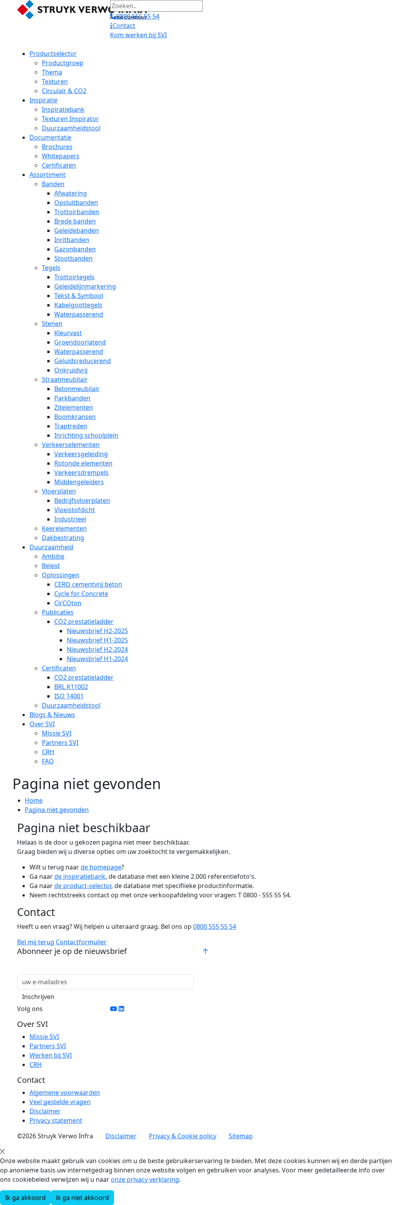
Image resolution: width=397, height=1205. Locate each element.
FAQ (48, 761)
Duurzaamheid (51, 547)
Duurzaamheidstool (71, 128)
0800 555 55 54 (214, 926)
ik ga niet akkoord (82, 1197)
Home (34, 800)
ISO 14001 (69, 696)
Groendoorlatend (80, 342)
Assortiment (47, 174)
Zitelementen (73, 407)
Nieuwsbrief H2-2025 (97, 631)
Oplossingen (60, 575)
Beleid (51, 565)
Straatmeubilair (65, 379)
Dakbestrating (63, 537)
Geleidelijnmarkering (85, 286)
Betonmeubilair (77, 388)
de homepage (101, 867)
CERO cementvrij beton (88, 584)
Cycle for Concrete (81, 593)
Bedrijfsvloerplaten (82, 500)
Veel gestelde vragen (60, 1102)
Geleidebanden (76, 230)
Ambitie (53, 556)
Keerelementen (64, 528)
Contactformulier (81, 942)
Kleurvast (68, 333)
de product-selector (82, 885)
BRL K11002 (71, 686)
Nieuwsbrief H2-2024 (97, 649)
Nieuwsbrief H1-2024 (97, 658)
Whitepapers (60, 156)
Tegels (51, 267)
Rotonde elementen (83, 463)
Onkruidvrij (71, 370)
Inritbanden (71, 239)
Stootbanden (73, 258)
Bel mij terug (35, 942)
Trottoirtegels (74, 277)
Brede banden (75, 221)
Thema (52, 72)
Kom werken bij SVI (138, 35)
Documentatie (50, 137)
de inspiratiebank (79, 876)
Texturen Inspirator (70, 118)
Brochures (57, 146)
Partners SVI (60, 742)
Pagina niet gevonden (57, 809)
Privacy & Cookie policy (182, 1136)
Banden (53, 184)
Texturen (55, 81)
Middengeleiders (79, 482)
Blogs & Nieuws (52, 714)
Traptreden (70, 426)
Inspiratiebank (63, 109)
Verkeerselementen (71, 444)
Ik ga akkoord (25, 1197)
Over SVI (42, 724)
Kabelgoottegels (78, 305)
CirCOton (67, 603)
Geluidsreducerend (82, 361)
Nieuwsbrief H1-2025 (97, 640)
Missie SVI (56, 733)
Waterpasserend (78, 314)
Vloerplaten (59, 491)
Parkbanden (72, 398)
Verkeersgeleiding (81, 454)
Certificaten (59, 165)
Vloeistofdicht (74, 510)
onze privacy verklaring (145, 1179)
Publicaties (58, 612)
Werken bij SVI (50, 1055)
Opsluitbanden (76, 202)
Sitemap (241, 1136)
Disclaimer (44, 1111)
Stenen (52, 323)
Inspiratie (43, 100)
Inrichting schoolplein (86, 435)
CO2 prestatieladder (84, 621)
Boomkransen (75, 416)
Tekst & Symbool (78, 295)
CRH (48, 752)
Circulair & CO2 (64, 91)
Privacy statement (55, 1120)
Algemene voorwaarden (64, 1092)
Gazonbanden (75, 249)
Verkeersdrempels (81, 472)
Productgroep (62, 63)
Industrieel (70, 519)
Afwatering (70, 193)
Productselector (53, 53)
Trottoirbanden (76, 212)
